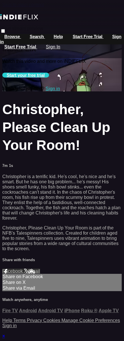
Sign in (53, 88)
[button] (3, 31)
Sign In (53, 46)
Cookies (52, 320)
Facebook (13, 271)
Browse (12, 36)
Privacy (35, 320)
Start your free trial (26, 75)
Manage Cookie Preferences (90, 320)
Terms (20, 320)
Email (34, 271)
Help (58, 36)
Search (37, 36)
